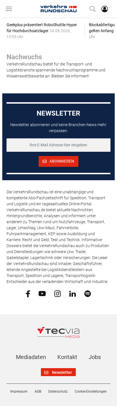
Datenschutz (58, 391)
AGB (38, 391)
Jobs (95, 357)
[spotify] (87, 293)
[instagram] (57, 293)
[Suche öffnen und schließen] (91, 9)
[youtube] (42, 293)
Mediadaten (31, 357)
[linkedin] (72, 293)
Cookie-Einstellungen (91, 391)
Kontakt (67, 357)
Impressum (19, 391)
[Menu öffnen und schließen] (10, 9)
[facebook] (28, 293)
